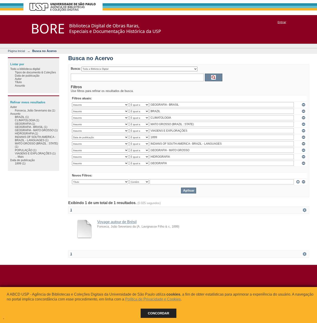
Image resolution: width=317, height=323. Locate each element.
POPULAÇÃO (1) (25, 150)
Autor (18, 78)
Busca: (76, 68)
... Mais (19, 156)
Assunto (20, 85)
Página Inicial (16, 50)
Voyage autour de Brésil (117, 222)
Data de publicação (27, 75)
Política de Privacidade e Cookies (153, 299)
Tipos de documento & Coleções (35, 72)
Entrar (282, 22)
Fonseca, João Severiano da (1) (35, 110)
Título (18, 82)
